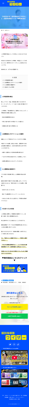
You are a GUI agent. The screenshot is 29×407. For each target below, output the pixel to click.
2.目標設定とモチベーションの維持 (13, 82)
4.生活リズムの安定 (9, 87)
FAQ (21, 395)
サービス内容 (12, 395)
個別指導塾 (5, 282)
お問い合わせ (11, 397)
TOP (3, 395)
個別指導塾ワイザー (13, 282)
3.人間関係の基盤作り (9, 85)
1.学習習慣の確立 (8, 80)
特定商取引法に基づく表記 (14, 399)
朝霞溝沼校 (11, 280)
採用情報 (6, 397)
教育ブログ (5, 280)
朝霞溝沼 (24, 282)
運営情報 (25, 395)
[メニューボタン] (3, 3)
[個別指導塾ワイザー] (14, 3)
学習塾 (19, 282)
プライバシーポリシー (19, 397)
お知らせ (6, 395)
